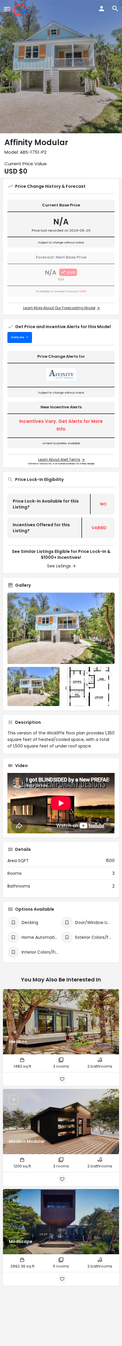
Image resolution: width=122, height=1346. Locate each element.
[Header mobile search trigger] (115, 8)
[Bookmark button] (62, 1079)
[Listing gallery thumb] (61, 628)
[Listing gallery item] (33, 686)
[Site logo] (21, 9)
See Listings (59, 566)
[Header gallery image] (61, 66)
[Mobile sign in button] (101, 8)
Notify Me (17, 337)
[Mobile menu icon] (7, 9)
